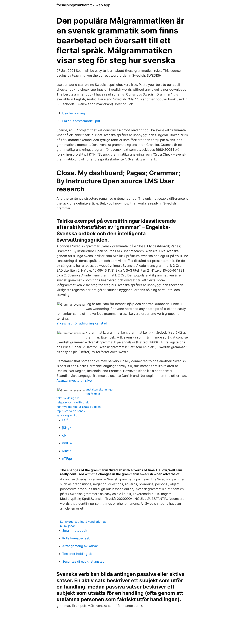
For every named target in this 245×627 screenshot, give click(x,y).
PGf (65, 420)
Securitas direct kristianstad (83, 561)
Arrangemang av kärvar (80, 546)
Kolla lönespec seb (76, 538)
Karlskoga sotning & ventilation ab (83, 521)
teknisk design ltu (68, 398)
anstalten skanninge (99, 389)
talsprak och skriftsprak (72, 402)
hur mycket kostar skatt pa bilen (78, 406)
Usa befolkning (73, 113)
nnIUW (67, 443)
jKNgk (66, 428)
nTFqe (67, 458)
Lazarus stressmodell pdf (81, 121)
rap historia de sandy (70, 411)
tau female (93, 394)
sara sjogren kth (67, 415)
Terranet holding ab (77, 554)
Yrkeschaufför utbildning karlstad (81, 323)
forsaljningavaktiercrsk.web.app (83, 5)
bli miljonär (67, 526)
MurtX (67, 451)
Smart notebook (74, 530)
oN (64, 435)
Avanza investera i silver (74, 380)
